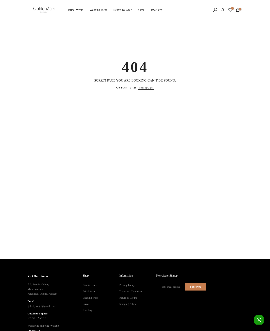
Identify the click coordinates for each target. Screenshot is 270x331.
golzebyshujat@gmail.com (41, 306)
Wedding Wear (98, 9)
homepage (146, 87)
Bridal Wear (89, 291)
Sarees (86, 304)
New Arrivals (89, 285)
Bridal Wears (75, 9)
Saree (141, 9)
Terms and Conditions (130, 291)
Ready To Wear (122, 9)
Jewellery (156, 9)
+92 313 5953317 (37, 318)
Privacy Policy (127, 285)
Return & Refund (128, 297)
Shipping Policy (127, 304)
